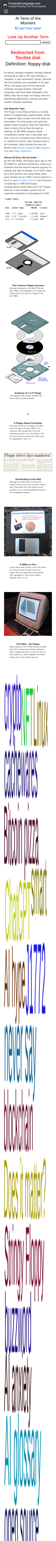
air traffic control (26, 180)
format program (25, 147)
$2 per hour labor (28, 28)
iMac (36, 657)
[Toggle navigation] (6, 11)
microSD (24, 578)
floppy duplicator (22, 151)
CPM (29, 439)
